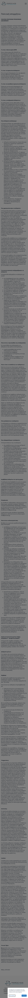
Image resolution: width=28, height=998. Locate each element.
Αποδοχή (24, 995)
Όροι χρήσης (12, 995)
